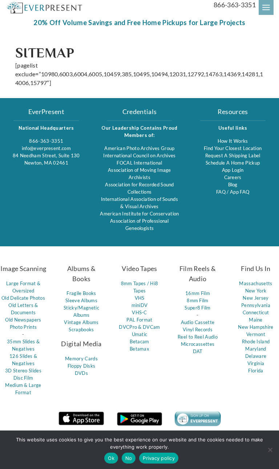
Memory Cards (81, 358)
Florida (255, 370)
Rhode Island (256, 341)
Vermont (255, 334)
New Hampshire (255, 327)
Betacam (139, 341)
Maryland (255, 349)
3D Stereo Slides (23, 370)
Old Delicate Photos (23, 298)
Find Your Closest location (233, 148)
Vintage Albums (81, 322)
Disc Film (23, 378)
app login (233, 170)
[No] (270, 449)
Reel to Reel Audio (198, 337)
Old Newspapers (23, 320)
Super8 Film (198, 308)
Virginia (255, 363)
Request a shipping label (232, 155)
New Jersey (255, 298)
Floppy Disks (82, 366)
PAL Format (139, 320)
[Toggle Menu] (266, 7)
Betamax (139, 349)
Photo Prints (23, 327)
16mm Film (197, 293)
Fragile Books (81, 293)
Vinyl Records (198, 329)
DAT (198, 351)
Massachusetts (255, 283)
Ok (111, 458)
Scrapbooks (81, 329)
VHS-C (139, 312)
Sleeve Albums (81, 300)
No (128, 458)
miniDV (140, 305)
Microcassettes (197, 344)
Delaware (256, 356)
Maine (256, 320)
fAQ (221, 192)
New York (256, 291)
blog (233, 184)
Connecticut (256, 312)
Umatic (139, 334)
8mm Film (198, 300)
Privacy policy (159, 458)
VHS (140, 298)
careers (233, 177)
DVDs (81, 373)
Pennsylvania (255, 305)
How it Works (233, 141)
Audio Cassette (197, 322)
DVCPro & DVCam (139, 327)
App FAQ (239, 192)
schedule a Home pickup (233, 163)
